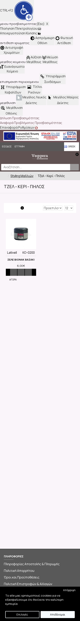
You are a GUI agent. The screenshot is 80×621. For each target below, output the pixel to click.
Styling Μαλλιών (21, 176)
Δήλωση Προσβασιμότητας (19, 118)
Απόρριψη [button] (69, 590)
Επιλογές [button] (22, 614)
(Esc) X (43, 24)
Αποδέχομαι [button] (57, 614)
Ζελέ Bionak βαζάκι (21, 259)
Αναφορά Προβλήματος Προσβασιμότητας (31, 123)
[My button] (74, 167)
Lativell (12, 252)
